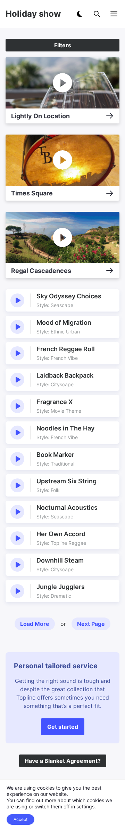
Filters (62, 45)
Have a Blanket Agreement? (63, 760)
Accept (20, 819)
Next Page (91, 623)
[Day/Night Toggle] (79, 14)
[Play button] (17, 300)
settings (85, 806)
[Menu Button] (113, 14)
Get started (62, 726)
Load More (34, 623)
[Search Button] (97, 14)
